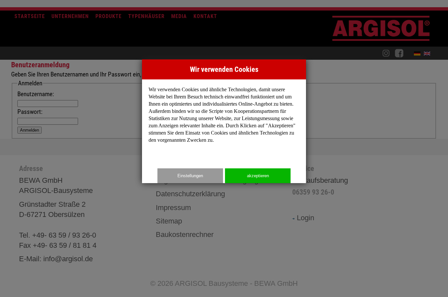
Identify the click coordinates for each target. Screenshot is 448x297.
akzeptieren (258, 175)
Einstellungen (190, 175)
